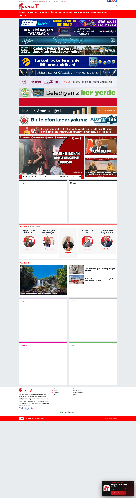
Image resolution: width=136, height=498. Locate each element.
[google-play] (71, 412)
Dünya (47, 12)
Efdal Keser (68, 249)
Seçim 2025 (22, 15)
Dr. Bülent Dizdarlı (107, 249)
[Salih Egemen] (49, 243)
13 (58, 176)
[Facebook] (20, 408)
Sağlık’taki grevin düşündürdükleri (106, 231)
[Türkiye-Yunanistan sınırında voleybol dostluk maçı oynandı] (76, 279)
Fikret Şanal (29, 249)
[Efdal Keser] (68, 241)
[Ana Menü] (116, 14)
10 (48, 176)
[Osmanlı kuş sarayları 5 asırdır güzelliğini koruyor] (76, 269)
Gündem (30, 12)
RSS (22, 418)
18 (73, 176)
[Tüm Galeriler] (115, 263)
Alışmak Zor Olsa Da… (68, 231)
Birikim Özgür (87, 249)
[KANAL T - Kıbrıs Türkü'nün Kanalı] (29, 6)
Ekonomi (76, 12)
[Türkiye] (115, 183)
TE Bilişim (115, 418)
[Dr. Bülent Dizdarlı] (107, 241)
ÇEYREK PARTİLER (48, 230)
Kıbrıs (36, 12)
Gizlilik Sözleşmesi (78, 392)
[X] (22, 408)
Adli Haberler (63, 12)
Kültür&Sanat (84, 12)
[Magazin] (65, 345)
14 (61, 176)
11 (51, 176)
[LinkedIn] (28, 408)
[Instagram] (25, 408)
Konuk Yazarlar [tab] (34, 226)
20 (80, 176)
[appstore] (63, 412)
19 (76, 176)
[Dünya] (65, 301)
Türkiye (42, 12)
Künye (75, 394)
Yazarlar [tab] (23, 226)
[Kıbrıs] (65, 183)
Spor (70, 12)
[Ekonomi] (115, 301)
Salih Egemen (48, 252)
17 (70, 176)
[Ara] (116, 7)
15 (64, 176)
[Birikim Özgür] (87, 241)
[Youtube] (31, 408)
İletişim (55, 394)
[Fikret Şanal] (29, 241)
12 (54, 176)
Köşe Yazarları (102, 12)
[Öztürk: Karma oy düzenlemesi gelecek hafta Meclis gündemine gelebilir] (101, 167)
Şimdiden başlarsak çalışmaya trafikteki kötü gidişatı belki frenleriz (29, 232)
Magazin (93, 12)
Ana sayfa (23, 12)
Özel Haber (54, 12)
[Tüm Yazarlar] (115, 226)
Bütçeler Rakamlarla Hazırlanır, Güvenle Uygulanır (87, 232)
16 (67, 176)
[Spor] (115, 345)
